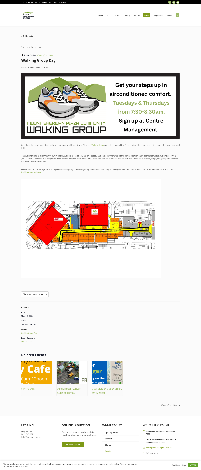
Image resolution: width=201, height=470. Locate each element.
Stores (108, 444)
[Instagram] (173, 2)
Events (108, 451)
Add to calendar (35, 294)
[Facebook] (169, 2)
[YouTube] (177, 2)
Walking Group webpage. (31, 172)
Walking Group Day (29, 333)
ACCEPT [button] (193, 465)
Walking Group (97, 145)
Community (26, 341)
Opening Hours (111, 432)
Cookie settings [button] (179, 465)
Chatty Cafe (28, 389)
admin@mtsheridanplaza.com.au (158, 447)
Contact (108, 438)
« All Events (27, 36)
